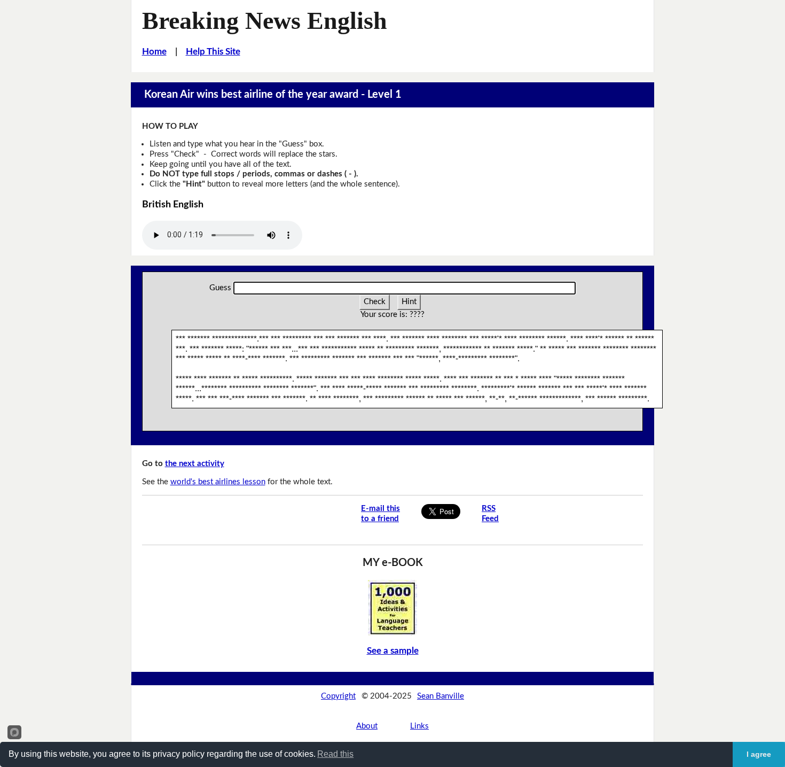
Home (154, 51)
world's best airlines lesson (217, 482)
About (367, 726)
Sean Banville (440, 696)
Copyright (338, 696)
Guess (220, 288)
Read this (335, 753)
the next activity (194, 464)
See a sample (393, 650)
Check (375, 302)
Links (419, 726)
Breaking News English (264, 20)
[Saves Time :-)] (392, 607)
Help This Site (213, 51)
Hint (409, 302)
